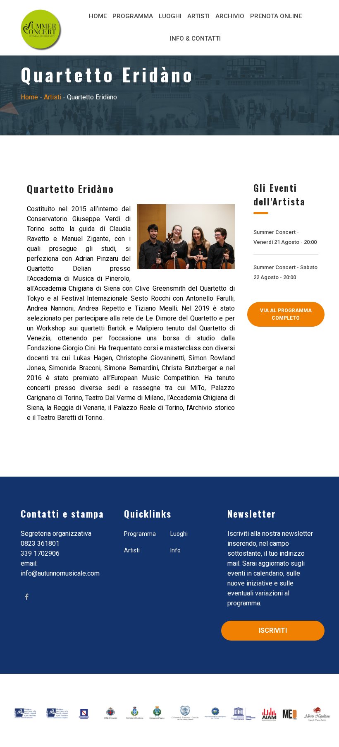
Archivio (229, 16)
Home (98, 16)
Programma (132, 16)
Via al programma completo (286, 314)
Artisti (198, 16)
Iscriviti (273, 630)
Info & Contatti (195, 38)
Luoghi (170, 16)
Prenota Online (276, 16)
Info (175, 550)
